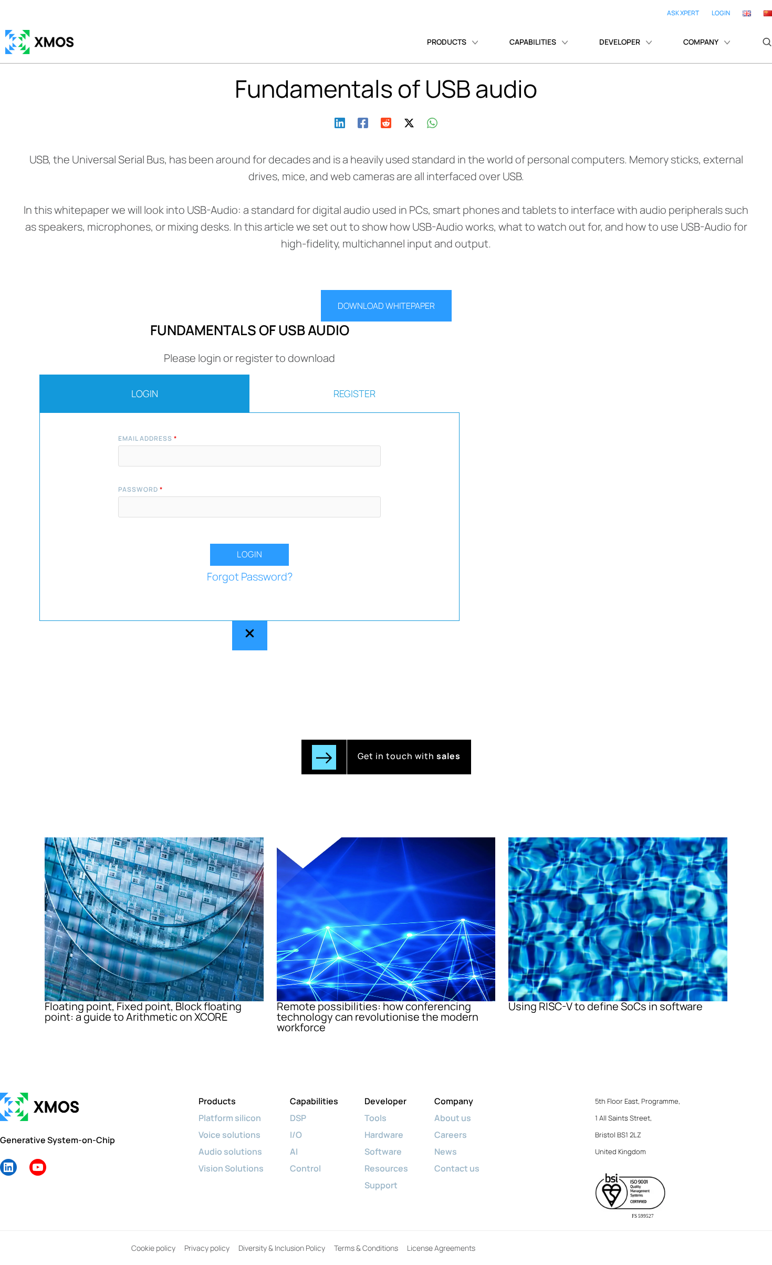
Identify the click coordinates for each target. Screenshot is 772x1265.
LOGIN (144, 393)
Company (453, 1101)
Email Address (147, 438)
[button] (766, 42)
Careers (450, 1134)
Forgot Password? (250, 576)
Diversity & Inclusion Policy (281, 1248)
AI (294, 1151)
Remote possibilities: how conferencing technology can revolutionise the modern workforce (377, 1016)
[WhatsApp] (432, 122)
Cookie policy (153, 1248)
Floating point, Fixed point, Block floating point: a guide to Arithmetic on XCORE (143, 1011)
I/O (296, 1134)
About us (452, 1118)
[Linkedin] (340, 122)
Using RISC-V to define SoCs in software (605, 1006)
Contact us (456, 1168)
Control (305, 1168)
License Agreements (441, 1248)
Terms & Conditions (366, 1248)
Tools (375, 1118)
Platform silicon (230, 1118)
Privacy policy (206, 1248)
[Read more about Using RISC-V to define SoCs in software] (617, 918)
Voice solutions (229, 1134)
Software (383, 1151)
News (445, 1151)
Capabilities (314, 1101)
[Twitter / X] (409, 122)
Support (381, 1185)
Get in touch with (409, 756)
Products (217, 1101)
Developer (385, 1101)
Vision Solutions (231, 1168)
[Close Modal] (249, 635)
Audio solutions (230, 1151)
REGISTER (354, 393)
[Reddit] (386, 122)
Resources (386, 1168)
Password (140, 489)
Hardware (383, 1134)
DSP (298, 1118)
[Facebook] (363, 122)
